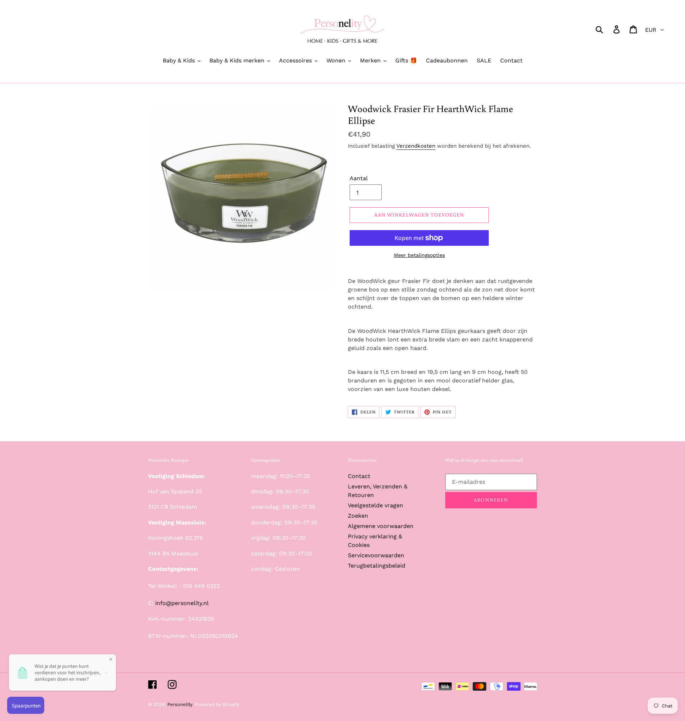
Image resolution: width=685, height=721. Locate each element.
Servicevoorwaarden (376, 555)
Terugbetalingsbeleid (376, 565)
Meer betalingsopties (419, 255)
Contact (359, 476)
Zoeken (358, 515)
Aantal (359, 178)
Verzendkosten (415, 146)
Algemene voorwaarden (380, 526)
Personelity (180, 704)
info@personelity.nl (182, 603)
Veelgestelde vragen (375, 505)
